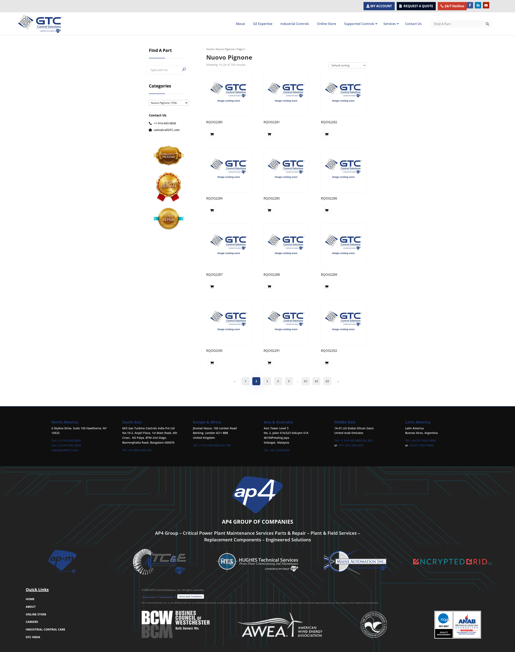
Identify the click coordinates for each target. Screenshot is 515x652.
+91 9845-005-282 (140, 450)
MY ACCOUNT (381, 6)
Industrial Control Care (45, 629)
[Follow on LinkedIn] (478, 5)
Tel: (125, 450)
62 (316, 381)
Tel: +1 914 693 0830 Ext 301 (212, 445)
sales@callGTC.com (167, 130)
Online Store (36, 614)
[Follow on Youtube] (486, 5)
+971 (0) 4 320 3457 (351, 445)
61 (305, 381)
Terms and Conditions (190, 596)
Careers (32, 622)
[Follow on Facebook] (470, 5)
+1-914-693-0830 (165, 123)
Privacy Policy (149, 596)
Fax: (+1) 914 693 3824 (66, 445)
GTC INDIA (33, 637)
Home (210, 49)
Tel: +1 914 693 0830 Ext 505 (353, 440)
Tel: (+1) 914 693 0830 (66, 440)
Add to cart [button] (212, 134)
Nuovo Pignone (225, 49)
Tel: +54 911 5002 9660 (420, 440)
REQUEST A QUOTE (418, 6)
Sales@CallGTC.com (65, 450)
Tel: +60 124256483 (276, 450)
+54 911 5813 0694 (421, 445)
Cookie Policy (166, 596)
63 (327, 381)
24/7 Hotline (454, 6)
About (31, 607)
